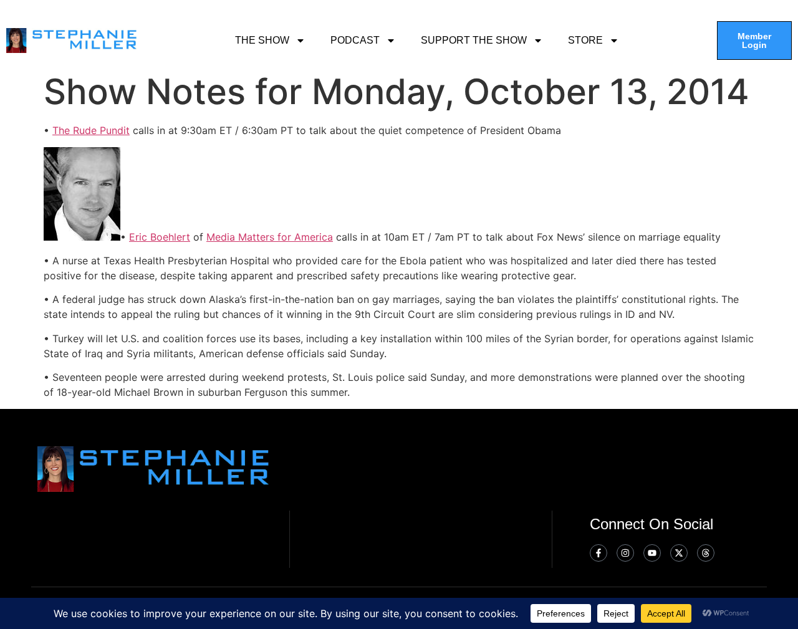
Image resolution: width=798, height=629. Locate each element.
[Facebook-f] (598, 553)
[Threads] (705, 553)
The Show (262, 40)
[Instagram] (625, 553)
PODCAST (355, 40)
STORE (585, 40)
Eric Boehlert (159, 237)
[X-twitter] (679, 553)
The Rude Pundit (91, 130)
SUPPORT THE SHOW (474, 40)
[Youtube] (652, 553)
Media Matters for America (269, 237)
